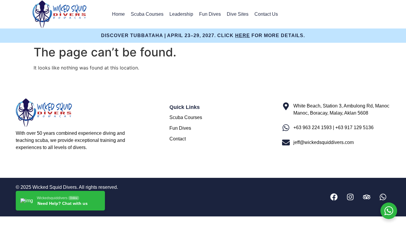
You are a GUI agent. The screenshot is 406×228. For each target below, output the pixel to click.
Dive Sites (237, 14)
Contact (177, 138)
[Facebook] (333, 197)
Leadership (181, 14)
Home (118, 14)
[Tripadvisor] (366, 197)
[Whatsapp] (382, 197)
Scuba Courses (147, 14)
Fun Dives (210, 14)
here (242, 35)
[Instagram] (350, 197)
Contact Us (266, 14)
